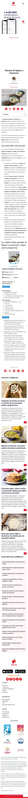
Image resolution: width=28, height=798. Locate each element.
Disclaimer (5, 692)
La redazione (5, 687)
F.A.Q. (3, 703)
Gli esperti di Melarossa (8, 689)
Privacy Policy (5, 712)
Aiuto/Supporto (6, 699)
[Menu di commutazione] (23, 3)
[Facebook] (7, 679)
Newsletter (4, 715)
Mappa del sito (6, 717)
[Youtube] (14, 679)
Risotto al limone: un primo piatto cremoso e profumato (13, 447)
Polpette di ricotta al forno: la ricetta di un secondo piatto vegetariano (13, 403)
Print (12, 263)
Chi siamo (4, 685)
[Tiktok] (20, 679)
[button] (6, 109)
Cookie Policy (5, 713)
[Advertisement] (14, 54)
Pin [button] (17, 263)
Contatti (4, 690)
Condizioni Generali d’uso (8, 704)
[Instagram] (10, 679)
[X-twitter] (17, 679)
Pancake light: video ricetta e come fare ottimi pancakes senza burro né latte (13, 490)
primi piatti (15, 87)
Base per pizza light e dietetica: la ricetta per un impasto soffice (12, 536)
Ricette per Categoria (14, 37)
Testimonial (5, 701)
